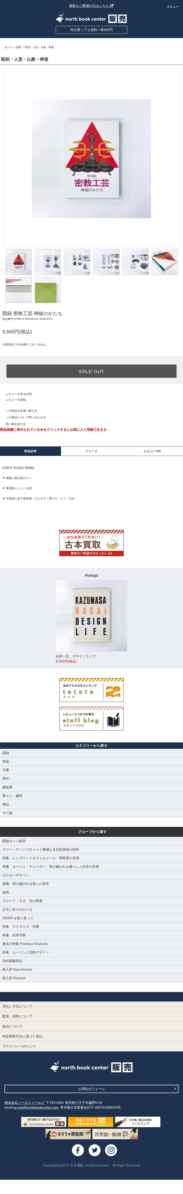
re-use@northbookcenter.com (36, 1107)
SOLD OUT (91, 371)
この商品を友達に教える (21, 410)
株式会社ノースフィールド (25, 1103)
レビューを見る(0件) (19, 394)
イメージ (91, 451)
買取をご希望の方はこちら (89, 6)
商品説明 (30, 451)
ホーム (9, 47)
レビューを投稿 (16, 399)
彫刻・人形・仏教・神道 (39, 47)
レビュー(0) (152, 451)
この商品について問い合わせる (26, 417)
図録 (18, 47)
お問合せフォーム (91, 1089)
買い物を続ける (16, 424)
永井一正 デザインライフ (76, 658)
